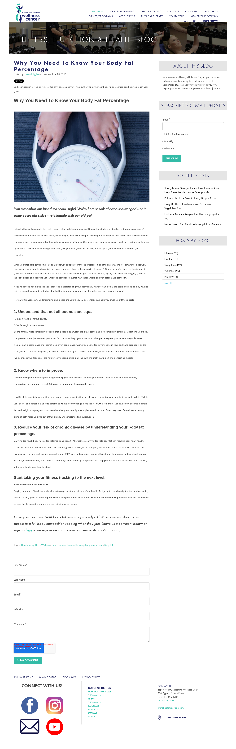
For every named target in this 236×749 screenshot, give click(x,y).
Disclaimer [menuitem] (69, 677)
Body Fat (108, 545)
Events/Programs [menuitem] (100, 16)
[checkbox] (193, 144)
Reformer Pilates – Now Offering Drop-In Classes (191, 198)
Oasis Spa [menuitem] (191, 11)
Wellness (45, 545)
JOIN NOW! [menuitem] (210, 21)
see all (168, 283)
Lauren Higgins (31, 74)
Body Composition (94, 545)
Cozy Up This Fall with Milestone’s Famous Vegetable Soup (187, 206)
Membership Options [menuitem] (204, 16)
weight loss (34, 545)
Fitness (171, 253)
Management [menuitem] (47, 677)
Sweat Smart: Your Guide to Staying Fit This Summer (192, 224)
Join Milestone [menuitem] (23, 677)
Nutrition (171, 276)
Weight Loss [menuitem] (127, 16)
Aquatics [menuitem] (173, 11)
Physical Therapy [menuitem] (152, 16)
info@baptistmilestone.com (171, 707)
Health (24, 545)
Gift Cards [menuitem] (211, 11)
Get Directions (176, 717)
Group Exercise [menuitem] (151, 11)
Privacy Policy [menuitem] (91, 677)
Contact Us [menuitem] (176, 16)
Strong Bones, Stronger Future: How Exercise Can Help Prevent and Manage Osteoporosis (191, 190)
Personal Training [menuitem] (122, 11)
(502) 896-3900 (166, 700)
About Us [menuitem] (190, 21)
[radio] (193, 140)
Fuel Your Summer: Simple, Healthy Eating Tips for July (191, 216)
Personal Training (75, 545)
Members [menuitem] (97, 11)
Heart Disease (59, 545)
